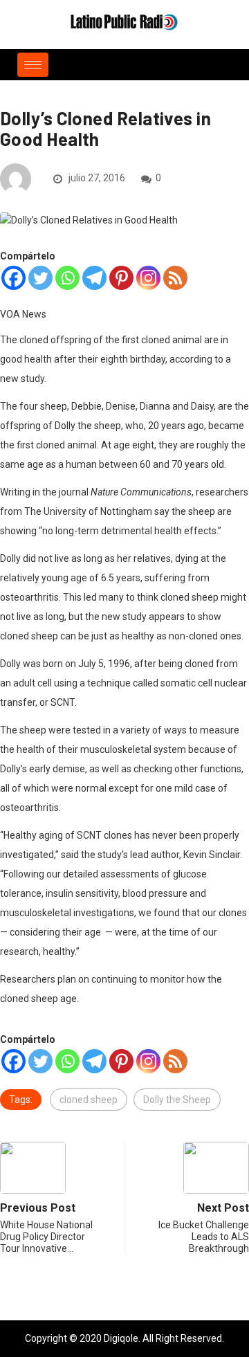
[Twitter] (40, 278)
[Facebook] (13, 278)
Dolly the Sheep (177, 1099)
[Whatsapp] (67, 278)
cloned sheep (88, 1099)
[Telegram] (94, 278)
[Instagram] (148, 278)
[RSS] (175, 278)
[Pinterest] (121, 278)
